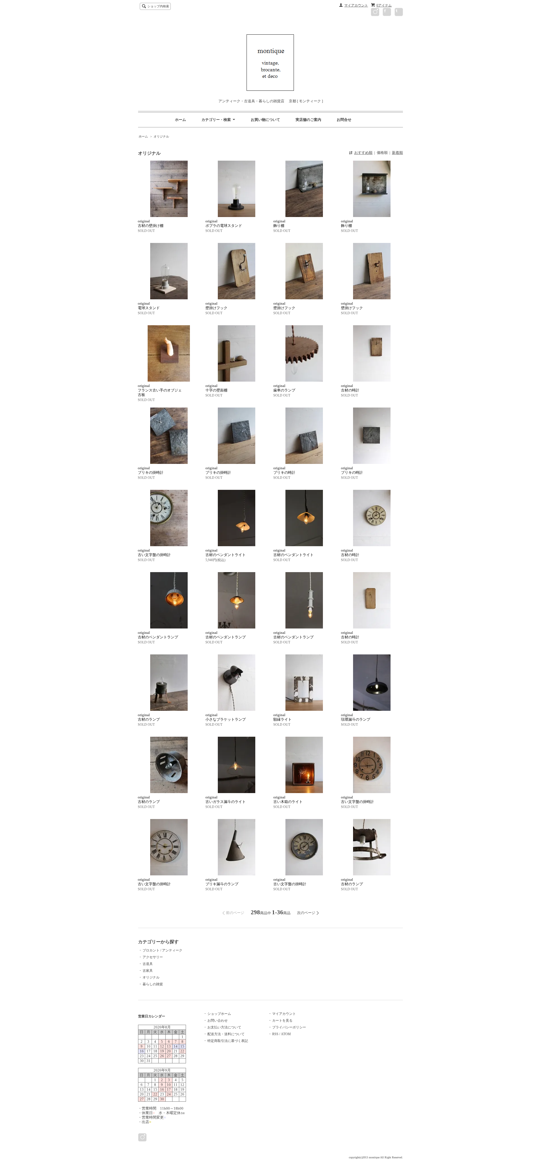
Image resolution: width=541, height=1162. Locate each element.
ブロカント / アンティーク (162, 950)
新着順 (397, 152)
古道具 (148, 964)
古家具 (148, 971)
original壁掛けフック (216, 305)
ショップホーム (219, 1014)
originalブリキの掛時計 (150, 470)
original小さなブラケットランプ (225, 717)
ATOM (286, 1034)
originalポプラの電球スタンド (223, 223)
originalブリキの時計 (284, 470)
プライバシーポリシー (289, 1027)
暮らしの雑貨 (153, 984)
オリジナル (161, 136)
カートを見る (282, 1020)
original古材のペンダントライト (225, 552)
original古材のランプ (149, 717)
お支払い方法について (224, 1027)
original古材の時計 (350, 388)
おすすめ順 (363, 152)
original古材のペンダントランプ (158, 634)
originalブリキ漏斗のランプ (221, 881)
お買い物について (265, 120)
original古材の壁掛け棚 (150, 223)
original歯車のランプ (284, 388)
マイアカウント (356, 5)
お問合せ (344, 120)
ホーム (180, 120)
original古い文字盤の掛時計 (154, 552)
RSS (275, 1034)
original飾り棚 (279, 223)
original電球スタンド (149, 305)
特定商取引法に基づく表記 (227, 1041)
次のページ (306, 913)
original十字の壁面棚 (216, 388)
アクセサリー (153, 957)
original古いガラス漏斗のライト (225, 799)
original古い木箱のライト (288, 799)
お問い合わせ (217, 1020)
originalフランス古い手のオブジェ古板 (160, 390)
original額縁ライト (282, 717)
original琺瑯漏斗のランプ (355, 717)
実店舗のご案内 (308, 120)
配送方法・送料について (226, 1034)
